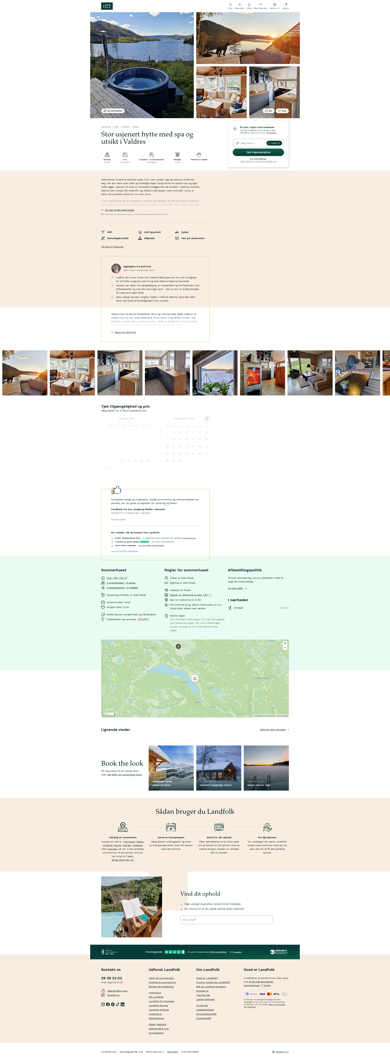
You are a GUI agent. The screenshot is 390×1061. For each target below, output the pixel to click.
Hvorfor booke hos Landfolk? (213, 982)
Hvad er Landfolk (259, 969)
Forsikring (202, 1005)
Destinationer (156, 1018)
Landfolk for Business (161, 1001)
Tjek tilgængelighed (258, 152)
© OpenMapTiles (269, 716)
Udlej (249, 8)
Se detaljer (271, 133)
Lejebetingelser (205, 1009)
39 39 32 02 (111, 978)
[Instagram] (103, 1004)
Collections (155, 1014)
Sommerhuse (106, 126)
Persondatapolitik (206, 1014)
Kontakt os (113, 995)
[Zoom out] (285, 647)
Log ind (285, 8)
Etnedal (135, 126)
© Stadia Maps (257, 716)
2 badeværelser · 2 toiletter (122, 587)
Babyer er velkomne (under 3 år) (189, 595)
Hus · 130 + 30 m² (117, 577)
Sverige (126, 845)
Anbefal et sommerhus (162, 982)
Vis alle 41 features (112, 246)
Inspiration (239, 8)
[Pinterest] (113, 1004)
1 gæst (274, 143)
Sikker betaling (157, 1024)
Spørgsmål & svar (117, 990)
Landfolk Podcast (159, 1009)
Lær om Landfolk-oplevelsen (124, 551)
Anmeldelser (156, 1032)
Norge (116, 126)
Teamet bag (203, 995)
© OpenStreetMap (281, 716)
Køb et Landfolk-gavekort (211, 986)
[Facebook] (108, 1004)
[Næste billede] (288, 735)
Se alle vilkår (235, 588)
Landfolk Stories (158, 1005)
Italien (140, 841)
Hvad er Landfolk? (207, 978)
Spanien (112, 849)
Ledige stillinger (205, 999)
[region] (195, 678)
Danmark (129, 841)
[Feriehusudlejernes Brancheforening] (279, 952)
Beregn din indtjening (161, 986)
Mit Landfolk (156, 997)
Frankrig (108, 845)
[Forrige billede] (101, 735)
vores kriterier (189, 538)
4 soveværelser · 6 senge (121, 582)
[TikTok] (117, 1004)
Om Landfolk (208, 969)
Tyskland (137, 845)
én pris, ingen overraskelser (151, 545)
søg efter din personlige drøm (124, 774)
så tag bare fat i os (122, 859)
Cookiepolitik (203, 1018)
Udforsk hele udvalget (273, 729)
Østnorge (125, 126)
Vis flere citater (118, 519)
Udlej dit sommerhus (161, 978)
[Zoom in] (285, 643)
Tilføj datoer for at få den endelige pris (258, 161)
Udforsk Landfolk (164, 969)
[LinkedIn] (122, 1004)
